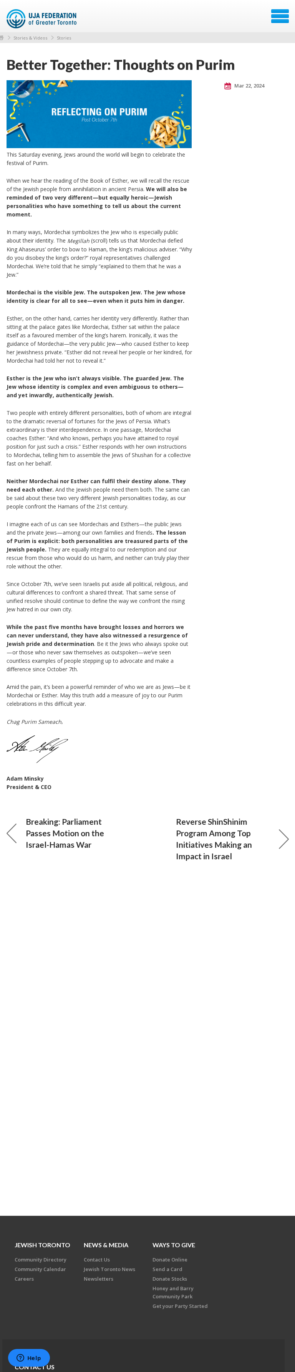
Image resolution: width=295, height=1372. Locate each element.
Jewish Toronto (42, 1244)
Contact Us (97, 1259)
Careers (24, 1278)
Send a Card (167, 1269)
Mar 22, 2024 (248, 85)
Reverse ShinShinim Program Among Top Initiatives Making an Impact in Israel (214, 839)
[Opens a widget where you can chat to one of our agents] (29, 1358)
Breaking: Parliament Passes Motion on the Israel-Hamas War (65, 833)
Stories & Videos (30, 38)
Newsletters (98, 1278)
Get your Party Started (180, 1306)
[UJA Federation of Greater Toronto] (42, 18)
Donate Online (169, 1259)
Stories (64, 38)
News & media (106, 1244)
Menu (280, 16)
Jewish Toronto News (109, 1269)
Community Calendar (40, 1269)
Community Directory (40, 1259)
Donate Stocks (169, 1278)
